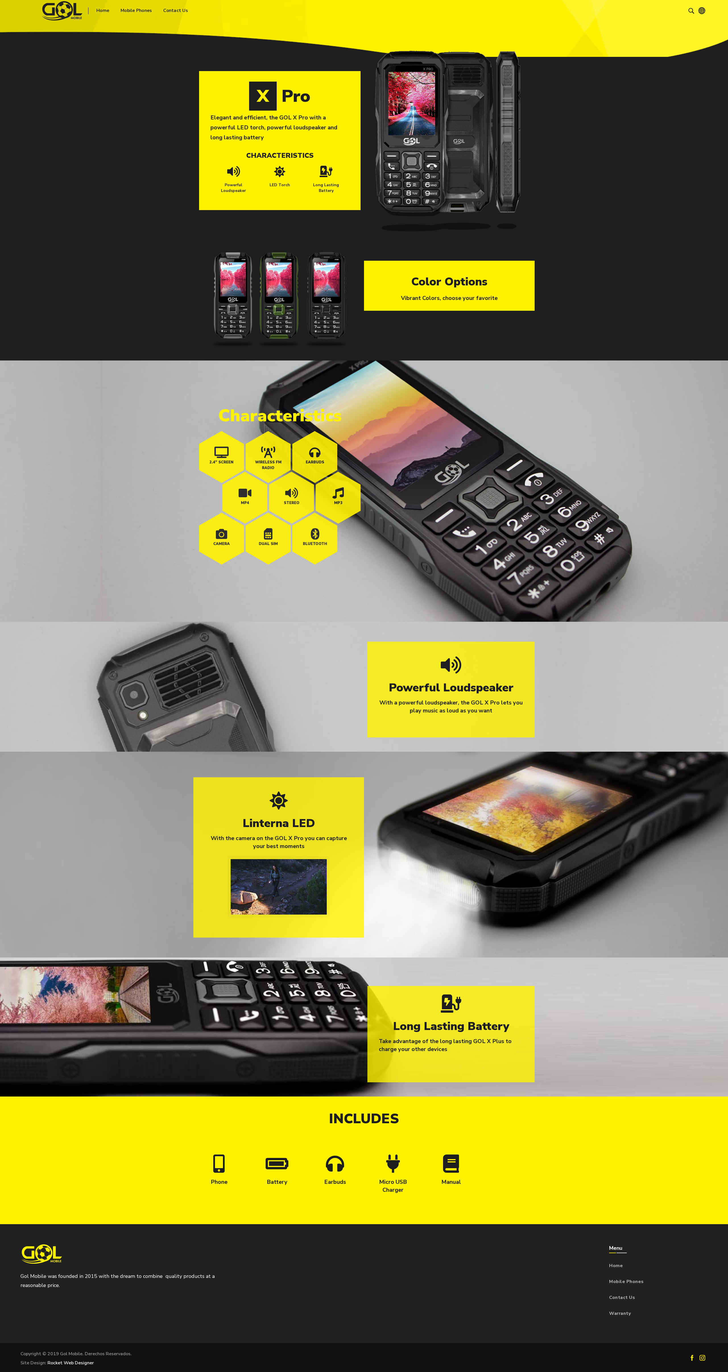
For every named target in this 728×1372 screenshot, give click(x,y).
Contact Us (622, 1297)
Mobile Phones (626, 1281)
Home (616, 1266)
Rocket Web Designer (70, 1363)
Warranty (620, 1313)
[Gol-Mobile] (62, 10)
